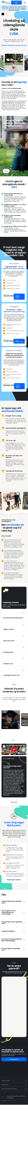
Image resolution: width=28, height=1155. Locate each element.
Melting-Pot (16, 171)
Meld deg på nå (14, 1059)
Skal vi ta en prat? (16, 2)
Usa (6, 14)
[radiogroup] (14, 171)
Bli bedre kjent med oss (14, 879)
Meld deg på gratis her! (17, 9)
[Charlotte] (14, 740)
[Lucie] (13, 740)
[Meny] (25, 2)
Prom (6, 171)
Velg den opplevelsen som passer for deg (14, 45)
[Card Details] (23, 612)
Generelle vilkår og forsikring (13, 1096)
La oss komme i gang (18, 296)
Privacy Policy (22, 1096)
